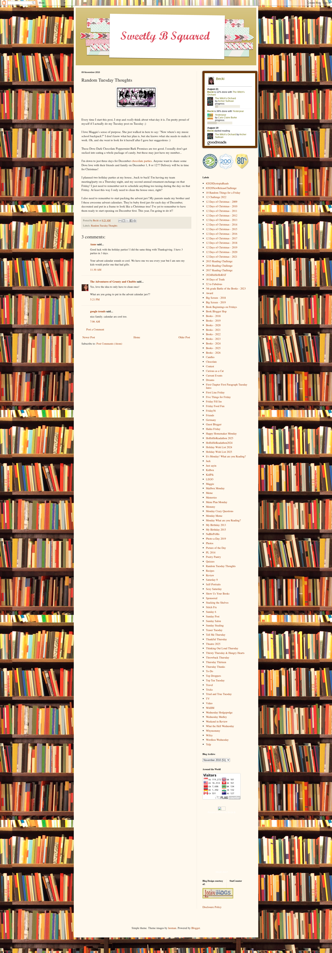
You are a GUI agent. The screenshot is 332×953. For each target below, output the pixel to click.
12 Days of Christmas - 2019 (221, 247)
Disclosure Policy (212, 907)
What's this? (222, 872)
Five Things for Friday (218, 397)
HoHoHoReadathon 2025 (219, 438)
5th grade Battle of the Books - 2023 (226, 288)
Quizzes (210, 561)
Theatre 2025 (213, 644)
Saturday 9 (212, 579)
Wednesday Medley (216, 717)
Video (209, 703)
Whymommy (213, 730)
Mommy (210, 506)
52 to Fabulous (214, 284)
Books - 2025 (213, 348)
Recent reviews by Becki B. (222, 812)
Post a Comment (95, 329)
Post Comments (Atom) (109, 343)
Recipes (210, 570)
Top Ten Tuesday (215, 680)
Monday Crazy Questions (219, 511)
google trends (97, 311)
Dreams (210, 380)
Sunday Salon (213, 621)
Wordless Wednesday (217, 739)
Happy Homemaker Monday (221, 433)
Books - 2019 (213, 320)
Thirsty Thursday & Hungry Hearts (225, 653)
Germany (211, 420)
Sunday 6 (211, 612)
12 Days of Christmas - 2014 (221, 224)
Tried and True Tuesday (219, 694)
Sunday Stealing (215, 625)
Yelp (208, 744)
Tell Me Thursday (215, 634)
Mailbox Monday (215, 488)
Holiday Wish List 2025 (219, 452)
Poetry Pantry (213, 557)
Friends (210, 415)
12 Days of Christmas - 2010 (221, 206)
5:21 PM (95, 299)
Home (137, 337)
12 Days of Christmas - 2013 (221, 220)
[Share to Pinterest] (135, 221)
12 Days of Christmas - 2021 (221, 256)
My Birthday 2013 (216, 525)
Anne (93, 244)
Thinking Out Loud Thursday (222, 648)
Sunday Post (212, 616)
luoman (172, 928)
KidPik (210, 474)
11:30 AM (95, 269)
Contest (210, 366)
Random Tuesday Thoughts (104, 225)
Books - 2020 (213, 325)
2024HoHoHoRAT (216, 275)
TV (208, 698)
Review (210, 575)
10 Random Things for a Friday (223, 192)
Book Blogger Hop (216, 311)
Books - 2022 (213, 334)
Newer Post (88, 337)
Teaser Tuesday (214, 630)
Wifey (209, 735)
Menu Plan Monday (216, 502)
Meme (209, 493)
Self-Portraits (213, 584)
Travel (209, 685)
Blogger (195, 928)
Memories (211, 497)
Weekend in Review (216, 721)
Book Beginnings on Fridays (221, 307)
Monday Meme (214, 516)
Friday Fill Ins (214, 401)
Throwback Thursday (217, 657)
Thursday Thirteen (216, 662)
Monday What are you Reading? (223, 520)
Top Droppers (213, 676)
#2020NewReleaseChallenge (221, 188)
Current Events (214, 375)
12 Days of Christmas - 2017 (221, 238)
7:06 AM (95, 321)
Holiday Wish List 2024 (219, 447)
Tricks (209, 689)
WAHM (210, 708)
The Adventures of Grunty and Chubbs (113, 282)
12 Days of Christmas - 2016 (221, 234)
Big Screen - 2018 (216, 297)
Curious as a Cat (215, 371)
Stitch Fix (211, 607)
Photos (209, 543)
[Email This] (120, 221)
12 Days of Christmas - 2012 (221, 215)
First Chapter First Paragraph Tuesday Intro (226, 386)
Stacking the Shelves (217, 602)
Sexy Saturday (214, 589)
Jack (208, 461)
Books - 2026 (213, 352)
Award (209, 293)
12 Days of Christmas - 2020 (221, 252)
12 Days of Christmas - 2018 (221, 243)
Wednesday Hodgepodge (219, 712)
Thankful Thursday (216, 639)
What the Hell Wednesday (220, 726)
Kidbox (210, 470)
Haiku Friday (213, 429)
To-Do (209, 671)
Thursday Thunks (215, 667)
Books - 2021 (213, 330)
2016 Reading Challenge (219, 265)
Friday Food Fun (215, 406)
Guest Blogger (214, 424)
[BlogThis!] (124, 221)
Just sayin (211, 465)
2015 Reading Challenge (219, 261)
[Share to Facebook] (131, 221)
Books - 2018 (213, 316)
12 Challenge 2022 (216, 197)
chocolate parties (142, 161)
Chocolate (211, 361)
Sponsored (211, 598)
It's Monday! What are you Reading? (226, 456)
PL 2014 (210, 552)
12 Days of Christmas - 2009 (221, 201)
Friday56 (211, 410)
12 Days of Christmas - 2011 (221, 211)
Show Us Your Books (217, 593)
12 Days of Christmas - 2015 (221, 229)
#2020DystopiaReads (217, 183)
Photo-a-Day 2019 (216, 538)
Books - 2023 (213, 339)
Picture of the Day (216, 548)
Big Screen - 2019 (216, 302)
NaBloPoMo (212, 534)
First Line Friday (215, 392)
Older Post (184, 337)
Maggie (210, 484)
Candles (210, 357)
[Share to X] (127, 221)
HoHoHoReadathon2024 (219, 443)
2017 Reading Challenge (219, 270)
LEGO (209, 479)
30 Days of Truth (215, 279)
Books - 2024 (213, 343)
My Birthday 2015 (216, 529)
